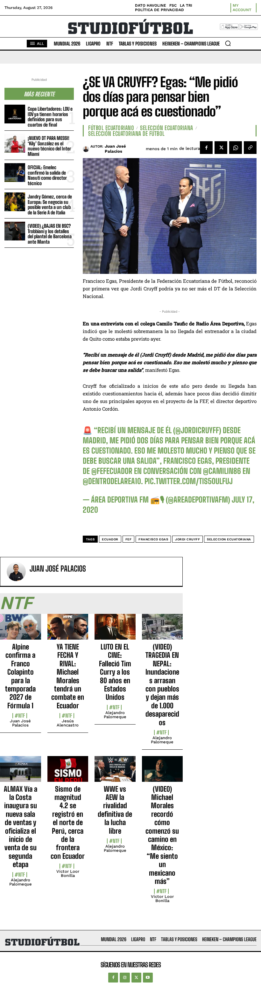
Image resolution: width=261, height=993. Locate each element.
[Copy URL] (250, 147)
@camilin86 (222, 471)
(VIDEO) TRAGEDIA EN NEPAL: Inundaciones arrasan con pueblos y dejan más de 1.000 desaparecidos (162, 684)
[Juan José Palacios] (86, 149)
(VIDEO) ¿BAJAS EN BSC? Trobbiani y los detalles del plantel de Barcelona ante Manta (50, 234)
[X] (221, 147)
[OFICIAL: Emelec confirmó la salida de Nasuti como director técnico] (14, 172)
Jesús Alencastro (68, 723)
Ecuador (110, 539)
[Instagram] (125, 978)
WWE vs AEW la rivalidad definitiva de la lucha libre (115, 810)
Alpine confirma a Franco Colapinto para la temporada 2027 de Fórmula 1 (20, 676)
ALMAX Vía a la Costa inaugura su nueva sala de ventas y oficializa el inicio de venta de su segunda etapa (20, 827)
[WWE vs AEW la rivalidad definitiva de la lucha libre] (115, 772)
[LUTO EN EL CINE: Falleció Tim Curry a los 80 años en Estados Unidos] (115, 630)
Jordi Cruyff (187, 539)
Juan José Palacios (115, 149)
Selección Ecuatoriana (166, 128)
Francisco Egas (153, 539)
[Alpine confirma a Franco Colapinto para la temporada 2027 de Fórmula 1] (20, 630)
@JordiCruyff (197, 430)
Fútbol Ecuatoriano (111, 128)
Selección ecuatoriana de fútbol (126, 133)
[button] (228, 43)
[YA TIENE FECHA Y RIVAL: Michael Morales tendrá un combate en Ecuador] (67, 630)
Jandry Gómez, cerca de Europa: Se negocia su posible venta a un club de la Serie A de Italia (50, 204)
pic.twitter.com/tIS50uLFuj (189, 481)
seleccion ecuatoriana (229, 539)
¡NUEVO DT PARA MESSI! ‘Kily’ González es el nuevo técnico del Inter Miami (49, 146)
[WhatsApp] (235, 147)
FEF (128, 539)
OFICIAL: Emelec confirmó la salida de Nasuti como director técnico (47, 175)
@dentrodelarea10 (112, 481)
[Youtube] (148, 978)
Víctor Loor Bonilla (67, 873)
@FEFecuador (111, 471)
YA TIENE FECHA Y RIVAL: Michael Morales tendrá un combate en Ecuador (67, 676)
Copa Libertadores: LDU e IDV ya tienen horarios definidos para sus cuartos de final (50, 117)
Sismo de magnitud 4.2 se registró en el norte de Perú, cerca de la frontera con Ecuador (68, 822)
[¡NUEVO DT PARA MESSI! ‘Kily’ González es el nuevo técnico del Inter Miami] (14, 143)
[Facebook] (206, 147)
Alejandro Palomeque (115, 714)
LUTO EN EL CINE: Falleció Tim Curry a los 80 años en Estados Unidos (115, 671)
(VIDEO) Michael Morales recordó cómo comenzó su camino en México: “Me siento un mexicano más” (162, 835)
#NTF (20, 715)
